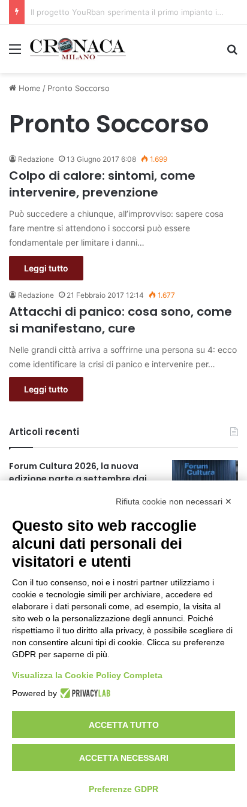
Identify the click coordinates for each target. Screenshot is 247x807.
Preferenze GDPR (123, 789)
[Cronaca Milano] (78, 49)
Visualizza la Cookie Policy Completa (87, 675)
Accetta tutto (124, 725)
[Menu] (15, 53)
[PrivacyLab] (83, 693)
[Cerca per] (232, 53)
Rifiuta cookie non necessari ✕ (174, 501)
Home (28, 88)
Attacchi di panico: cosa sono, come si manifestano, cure (120, 320)
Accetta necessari (123, 758)
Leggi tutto (46, 268)
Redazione (36, 159)
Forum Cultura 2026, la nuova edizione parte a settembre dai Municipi (78, 478)
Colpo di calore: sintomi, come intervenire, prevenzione (102, 184)
